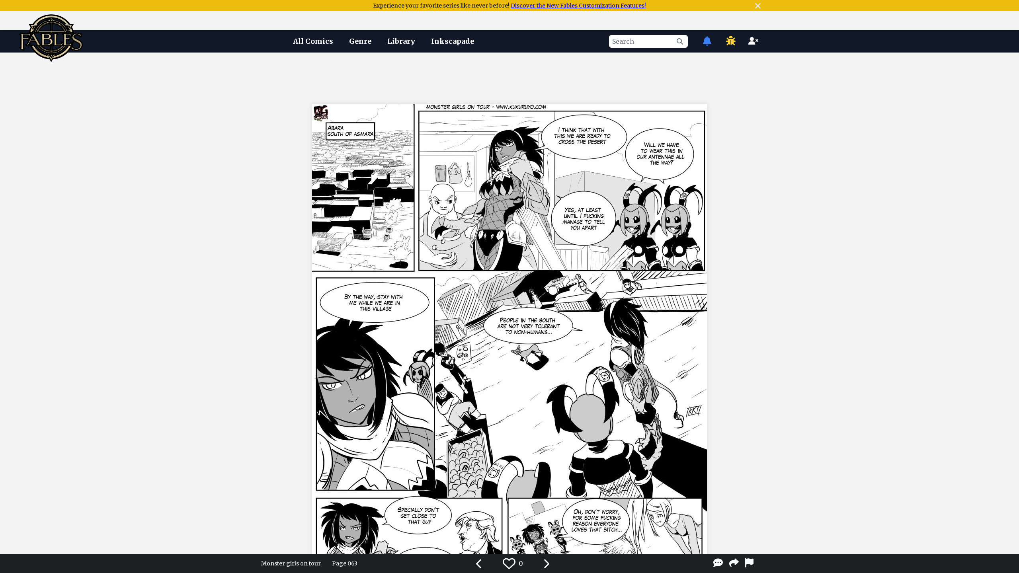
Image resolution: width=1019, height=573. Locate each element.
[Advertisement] (509, 77)
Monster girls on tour (291, 563)
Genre (360, 41)
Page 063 (344, 563)
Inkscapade (452, 41)
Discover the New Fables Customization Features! (578, 5)
